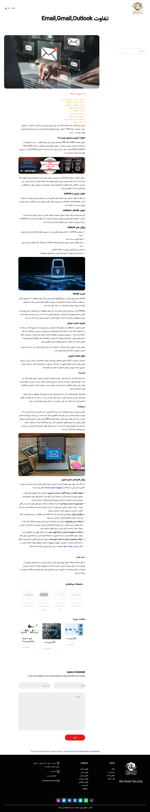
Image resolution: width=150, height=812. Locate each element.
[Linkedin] (75, 800)
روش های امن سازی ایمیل (73, 119)
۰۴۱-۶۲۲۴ (53, 772)
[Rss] (58, 800)
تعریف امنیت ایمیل (76, 113)
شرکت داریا (68, 546)
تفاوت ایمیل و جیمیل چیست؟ (72, 99)
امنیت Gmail (78, 111)
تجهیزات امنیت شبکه (53, 487)
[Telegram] (80, 800)
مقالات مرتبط (78, 122)
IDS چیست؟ (71, 638)
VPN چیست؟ (50, 642)
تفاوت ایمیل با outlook (74, 102)
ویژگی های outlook (76, 108)
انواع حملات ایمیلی (76, 116)
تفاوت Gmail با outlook (74, 105)
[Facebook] (69, 800)
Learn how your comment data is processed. (64, 751)
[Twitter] (64, 800)
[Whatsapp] (86, 800)
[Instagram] (91, 800)
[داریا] (137, 8)
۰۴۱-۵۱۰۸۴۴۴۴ (51, 776)
